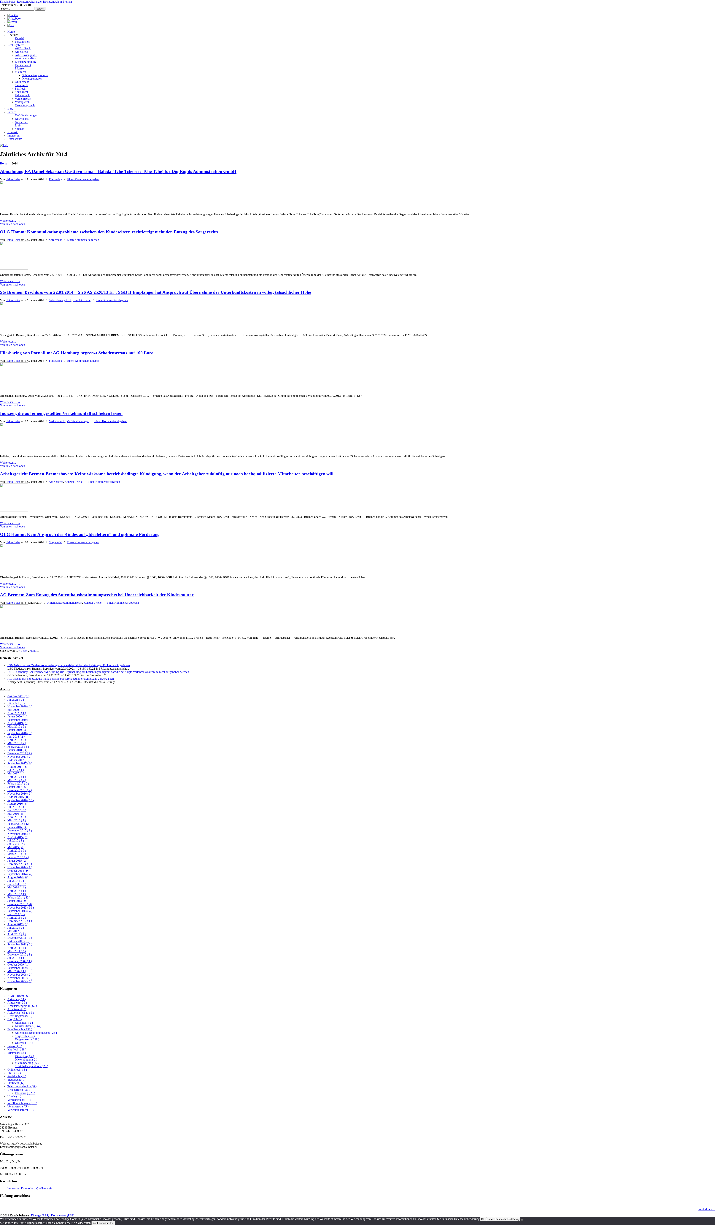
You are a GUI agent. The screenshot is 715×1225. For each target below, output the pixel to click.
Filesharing (55, 179)
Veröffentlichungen (78, 421)
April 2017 (16, 776)
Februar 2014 (18, 897)
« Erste (22, 650)
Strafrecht (15, 1083)
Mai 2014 (16, 887)
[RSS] (10, 25)
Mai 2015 (15, 847)
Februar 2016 (18, 823)
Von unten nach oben (12, 224)
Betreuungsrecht (19, 1016)
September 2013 (19, 910)
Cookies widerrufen (103, 1223)
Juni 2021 (16, 703)
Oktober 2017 (18, 760)
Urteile (14, 1096)
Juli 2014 (15, 880)
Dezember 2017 (19, 753)
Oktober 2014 (18, 870)
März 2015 (16, 853)
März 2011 (16, 951)
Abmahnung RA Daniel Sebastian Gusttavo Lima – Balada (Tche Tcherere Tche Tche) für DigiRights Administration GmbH (118, 171)
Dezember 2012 (19, 921)
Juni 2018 (16, 736)
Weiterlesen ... (706, 1209)
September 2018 (19, 733)
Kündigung (24, 1056)
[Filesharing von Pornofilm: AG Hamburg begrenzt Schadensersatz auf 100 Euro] (14, 389)
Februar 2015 (18, 857)
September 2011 (19, 944)
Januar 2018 (17, 750)
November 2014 (19, 867)
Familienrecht (19, 1029)
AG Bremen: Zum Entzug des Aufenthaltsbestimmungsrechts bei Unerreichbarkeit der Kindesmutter (97, 594)
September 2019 (19, 719)
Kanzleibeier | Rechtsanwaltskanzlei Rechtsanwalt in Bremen (36, 1)
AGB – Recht (18, 995)
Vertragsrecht (17, 1106)
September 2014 (19, 874)
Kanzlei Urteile (81, 300)
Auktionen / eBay (20, 1012)
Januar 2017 (17, 786)
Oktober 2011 (18, 941)
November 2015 (19, 833)
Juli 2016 (15, 807)
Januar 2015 (17, 860)
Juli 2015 (15, 840)
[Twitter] (12, 15)
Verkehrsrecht (57, 421)
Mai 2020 (15, 709)
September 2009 (19, 967)
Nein (490, 1219)
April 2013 (16, 917)
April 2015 (16, 850)
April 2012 (16, 934)
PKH (14, 1073)
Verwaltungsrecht (20, 1109)
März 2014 (17, 894)
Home (3, 163)
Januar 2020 (17, 716)
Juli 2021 (15, 699)
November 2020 (19, 706)
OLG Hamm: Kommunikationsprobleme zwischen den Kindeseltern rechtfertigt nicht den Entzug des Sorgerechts (109, 231)
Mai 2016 (15, 813)
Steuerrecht (16, 1079)
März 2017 (16, 780)
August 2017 (17, 766)
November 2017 (19, 756)
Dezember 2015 (19, 830)
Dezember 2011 (19, 937)
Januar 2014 (17, 900)
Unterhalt (24, 1042)
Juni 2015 (16, 843)
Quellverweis (44, 1188)
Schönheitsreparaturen (31, 1066)
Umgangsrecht (27, 1039)
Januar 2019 (17, 729)
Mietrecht (16, 1052)
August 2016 (17, 803)
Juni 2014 (16, 884)
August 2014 (17, 877)
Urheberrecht (18, 1089)
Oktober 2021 (18, 696)
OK (483, 1219)
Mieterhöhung (26, 1059)
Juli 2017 (15, 770)
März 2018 (16, 743)
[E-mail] (12, 21)
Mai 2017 (15, 773)
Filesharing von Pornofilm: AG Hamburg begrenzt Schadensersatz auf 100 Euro (76, 352)
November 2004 (19, 981)
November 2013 (20, 907)
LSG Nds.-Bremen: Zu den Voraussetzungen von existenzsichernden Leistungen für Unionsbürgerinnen (68, 665)
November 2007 (19, 978)
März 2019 (16, 726)
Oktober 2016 (18, 796)
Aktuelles (16, 999)
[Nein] (521, 1220)
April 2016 (16, 817)
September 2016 (20, 800)
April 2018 (16, 739)
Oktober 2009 (18, 964)
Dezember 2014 (19, 864)
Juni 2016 (16, 810)
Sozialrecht (16, 1076)
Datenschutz (28, 1188)
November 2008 (19, 974)
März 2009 (16, 971)
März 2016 (16, 820)
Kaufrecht (16, 1049)
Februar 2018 (18, 746)
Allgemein (17, 1002)
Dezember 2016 (19, 790)
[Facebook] (14, 18)
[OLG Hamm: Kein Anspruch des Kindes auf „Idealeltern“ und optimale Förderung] (14, 571)
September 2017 (19, 763)
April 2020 (16, 713)
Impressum (13, 1188)
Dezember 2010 (19, 954)
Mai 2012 (15, 931)
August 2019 (17, 723)
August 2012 (17, 924)
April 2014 (16, 890)
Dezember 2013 (20, 904)
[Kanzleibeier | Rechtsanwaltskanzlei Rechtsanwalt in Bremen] (4, 145)
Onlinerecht (17, 1069)
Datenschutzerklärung (507, 1219)
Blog (14, 1019)
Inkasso (14, 1046)
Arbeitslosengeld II (60, 300)
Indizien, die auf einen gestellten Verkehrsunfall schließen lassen (61, 413)
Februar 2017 (18, 783)
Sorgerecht (55, 239)
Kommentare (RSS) (62, 1215)
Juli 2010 (15, 957)
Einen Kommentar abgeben (83, 179)
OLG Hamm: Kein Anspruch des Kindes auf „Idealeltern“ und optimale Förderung (80, 534)
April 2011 (16, 947)
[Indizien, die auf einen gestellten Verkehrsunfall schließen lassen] (14, 449)
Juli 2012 (15, 927)
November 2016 (19, 793)
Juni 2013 (16, 914)
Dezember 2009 (19, 961)
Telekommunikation (21, 1086)
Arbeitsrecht (56, 481)
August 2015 (17, 837)
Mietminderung (27, 1062)
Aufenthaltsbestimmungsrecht (64, 602)
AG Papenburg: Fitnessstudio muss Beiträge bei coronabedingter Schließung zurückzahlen (60, 678)
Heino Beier (13, 179)
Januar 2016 (17, 827)
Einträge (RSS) (40, 1215)
